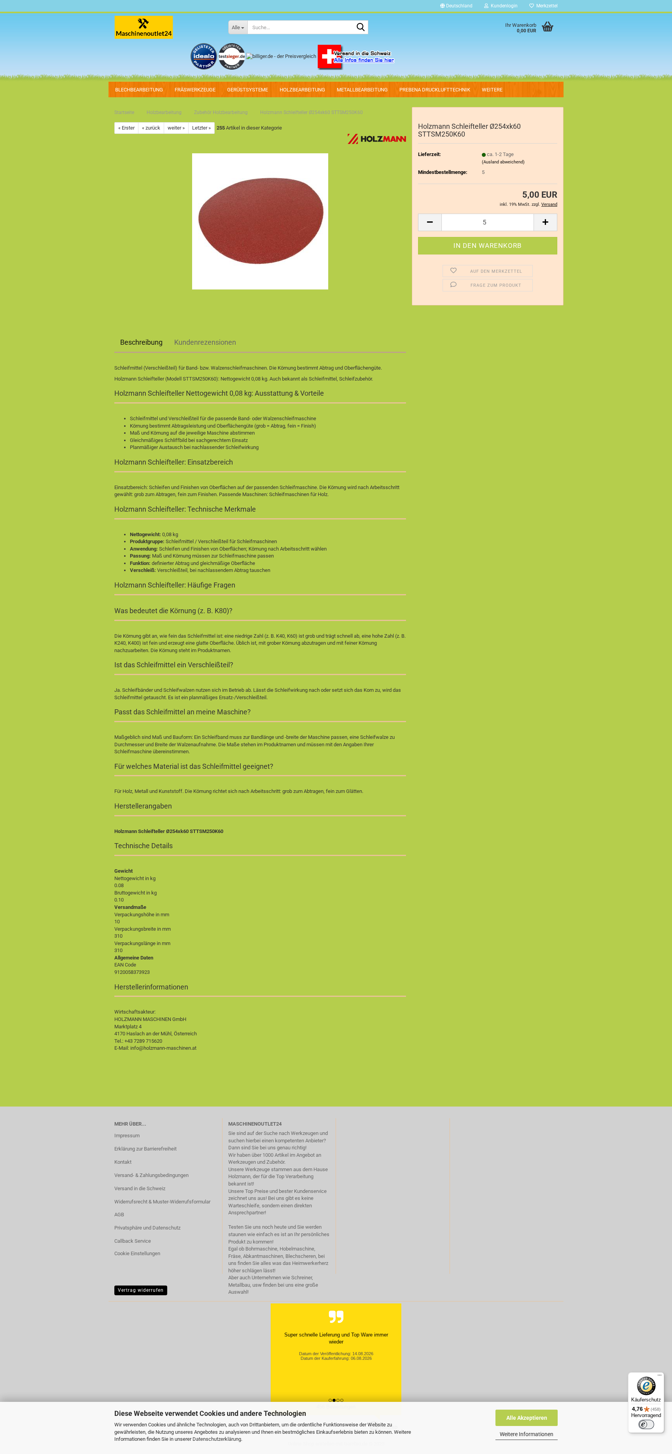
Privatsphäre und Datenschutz (147, 1228)
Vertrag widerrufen (141, 1290)
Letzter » (201, 128)
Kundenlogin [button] (503, 6)
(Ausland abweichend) (503, 162)
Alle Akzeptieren (526, 1418)
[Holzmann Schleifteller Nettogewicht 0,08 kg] (260, 221)
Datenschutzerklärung (216, 1439)
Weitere (492, 90)
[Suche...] (361, 28)
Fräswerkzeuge (195, 90)
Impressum (127, 1135)
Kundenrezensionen (205, 342)
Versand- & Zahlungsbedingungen (151, 1175)
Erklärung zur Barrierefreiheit (145, 1149)
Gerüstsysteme (247, 90)
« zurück (151, 128)
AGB (119, 1214)
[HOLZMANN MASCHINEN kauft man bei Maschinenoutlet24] (165, 27)
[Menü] (659, 1377)
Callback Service (132, 1241)
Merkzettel (546, 6)
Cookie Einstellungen (137, 1253)
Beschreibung (141, 342)
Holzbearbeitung (302, 90)
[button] (456, 6)
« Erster (126, 128)
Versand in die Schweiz (139, 1188)
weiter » (176, 128)
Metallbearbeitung (362, 90)
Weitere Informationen (526, 1434)
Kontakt (122, 1162)
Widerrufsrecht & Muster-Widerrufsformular (162, 1202)
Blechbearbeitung (139, 90)
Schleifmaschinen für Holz (298, 494)
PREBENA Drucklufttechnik (434, 90)
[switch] (646, 1424)
